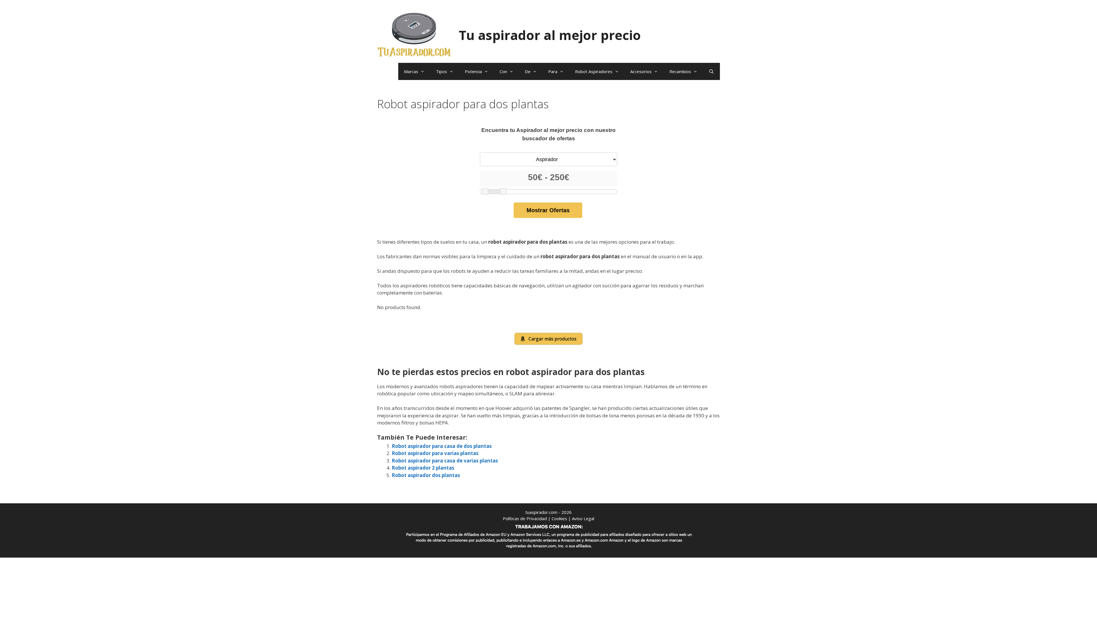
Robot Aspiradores (593, 71)
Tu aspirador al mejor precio (550, 35)
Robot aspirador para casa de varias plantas (445, 460)
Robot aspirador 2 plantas (423, 467)
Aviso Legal (583, 518)
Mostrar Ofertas (548, 210)
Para (552, 71)
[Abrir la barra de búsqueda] (711, 71)
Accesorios (641, 71)
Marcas (411, 71)
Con (503, 71)
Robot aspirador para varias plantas (435, 453)
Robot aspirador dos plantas (426, 475)
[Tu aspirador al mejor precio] (414, 34)
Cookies (559, 518)
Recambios (680, 71)
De (528, 71)
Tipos (441, 71)
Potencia (473, 71)
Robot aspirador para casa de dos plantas (442, 446)
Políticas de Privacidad (525, 518)
